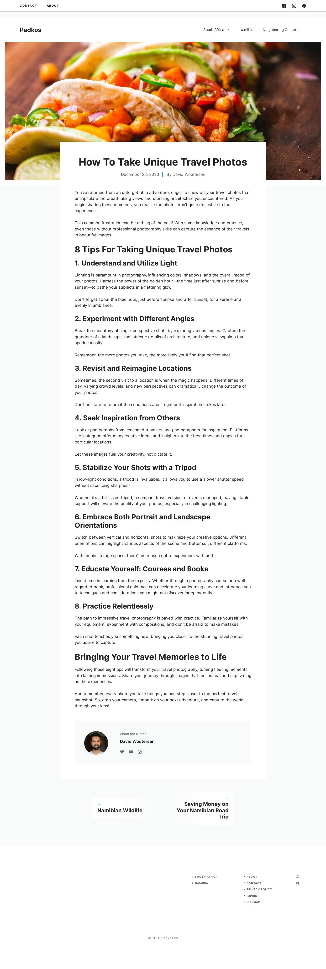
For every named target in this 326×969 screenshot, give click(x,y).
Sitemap (253, 902)
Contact (28, 5)
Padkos (30, 29)
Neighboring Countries (282, 29)
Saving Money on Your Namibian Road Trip (203, 810)
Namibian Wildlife (119, 810)
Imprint (253, 895)
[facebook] (284, 6)
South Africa (213, 29)
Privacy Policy (259, 889)
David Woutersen (189, 174)
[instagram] (294, 6)
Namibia (246, 29)
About (53, 5)
